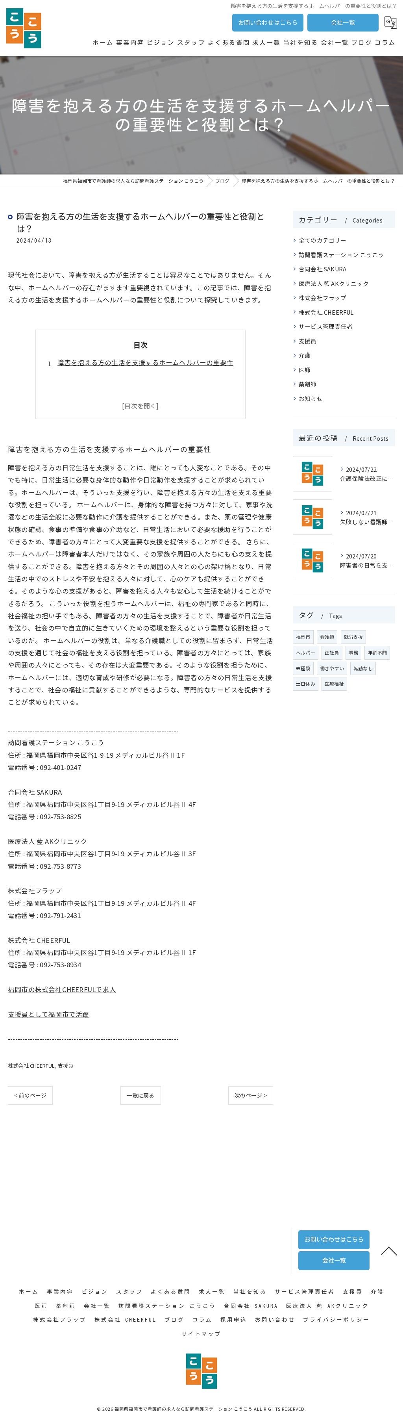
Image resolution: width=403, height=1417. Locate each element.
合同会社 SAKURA (322, 269)
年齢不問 (377, 652)
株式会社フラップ (323, 297)
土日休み (305, 683)
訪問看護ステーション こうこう (341, 254)
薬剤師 (308, 384)
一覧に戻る (141, 1095)
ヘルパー (305, 652)
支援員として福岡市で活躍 (48, 1014)
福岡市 (303, 636)
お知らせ (311, 398)
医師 (305, 369)
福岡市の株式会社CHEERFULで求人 (62, 989)
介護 (305, 355)
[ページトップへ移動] (389, 1250)
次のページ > (251, 1095)
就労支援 (353, 636)
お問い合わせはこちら (268, 22)
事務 (353, 652)
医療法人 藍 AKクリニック (334, 283)
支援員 (66, 1065)
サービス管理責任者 (326, 326)
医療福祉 (334, 683)
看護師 (327, 636)
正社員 (332, 652)
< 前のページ (30, 1095)
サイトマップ (201, 1334)
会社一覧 (343, 22)
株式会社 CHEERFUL (31, 1065)
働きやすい (332, 668)
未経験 (303, 668)
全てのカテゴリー (323, 240)
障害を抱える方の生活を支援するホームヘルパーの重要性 (145, 362)
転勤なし (363, 668)
